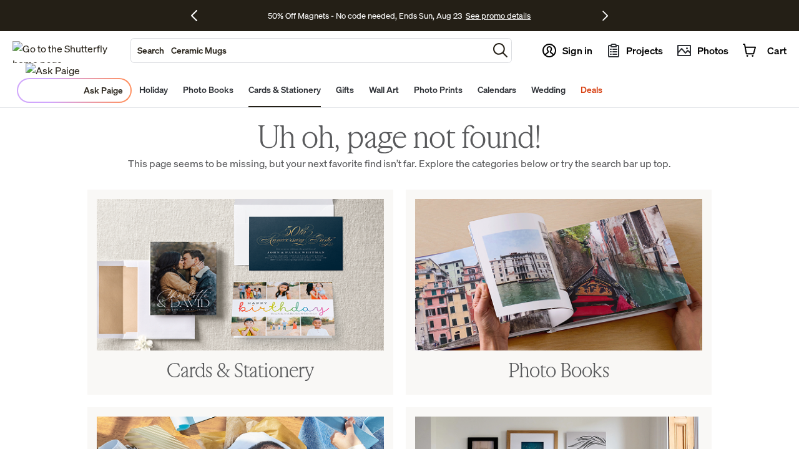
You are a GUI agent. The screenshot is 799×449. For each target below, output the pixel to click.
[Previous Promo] (199, 15)
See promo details (498, 15)
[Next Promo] (605, 16)
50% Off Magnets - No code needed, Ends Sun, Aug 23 (365, 15)
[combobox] (309, 50)
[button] (500, 50)
